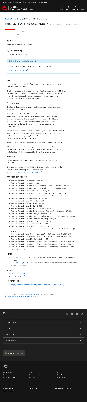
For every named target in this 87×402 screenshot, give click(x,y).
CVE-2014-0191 (17, 274)
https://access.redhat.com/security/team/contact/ (21, 296)
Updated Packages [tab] (23, 32)
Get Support (43, 2)
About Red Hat (8, 372)
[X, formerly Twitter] (82, 314)
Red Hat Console (30, 2)
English (68, 9)
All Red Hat (75, 9)
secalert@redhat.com (33, 294)
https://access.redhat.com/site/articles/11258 (23, 172)
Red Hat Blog (59, 375)
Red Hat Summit (60, 377)
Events (57, 372)
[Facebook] (77, 314)
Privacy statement (8, 388)
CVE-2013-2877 (17, 276)
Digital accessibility (9, 391)
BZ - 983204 (16, 258)
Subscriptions (7, 2)
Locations (6, 375)
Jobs (30, 372)
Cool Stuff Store (34, 377)
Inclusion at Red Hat (9, 377)
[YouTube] (72, 314)
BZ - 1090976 (16, 263)
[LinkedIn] (67, 314)
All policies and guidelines (63, 388)
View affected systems (17, 70)
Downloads (18, 2)
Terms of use (33, 388)
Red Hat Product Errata (13, 19)
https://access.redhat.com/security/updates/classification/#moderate (36, 285)
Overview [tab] (10, 32)
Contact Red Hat (34, 375)
